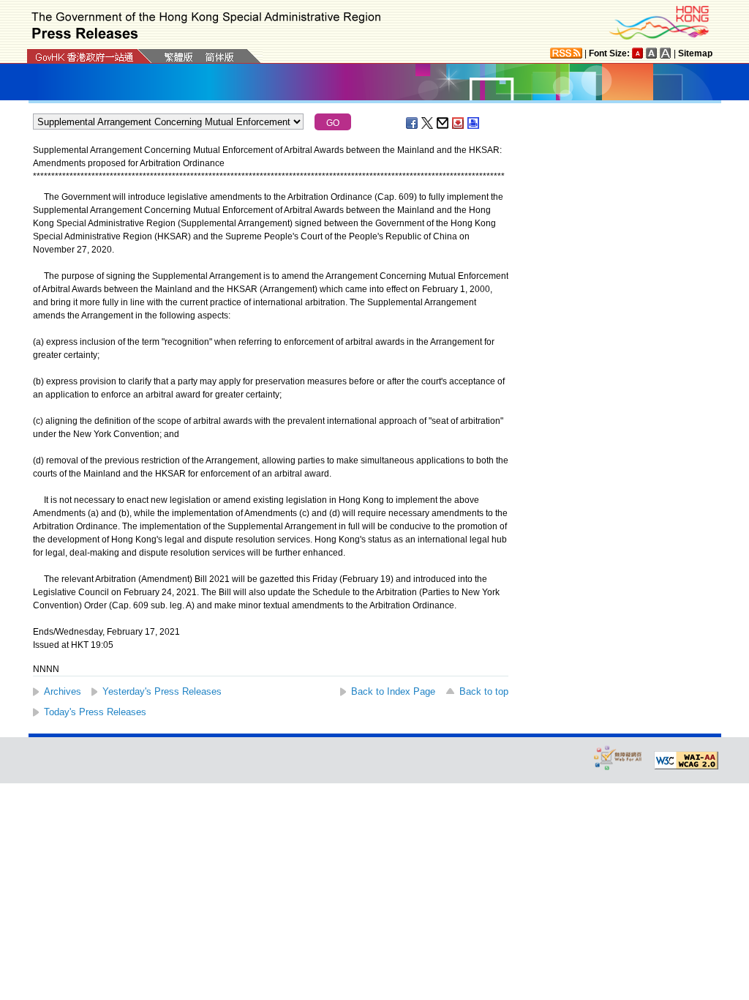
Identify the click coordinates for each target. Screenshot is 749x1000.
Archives (62, 691)
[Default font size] (638, 53)
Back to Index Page (393, 691)
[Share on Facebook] (412, 123)
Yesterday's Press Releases (162, 691)
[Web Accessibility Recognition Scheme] (618, 757)
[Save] (458, 123)
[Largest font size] (665, 53)
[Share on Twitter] (427, 123)
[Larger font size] (652, 53)
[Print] (474, 123)
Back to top (483, 691)
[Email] (443, 123)
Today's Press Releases (95, 711)
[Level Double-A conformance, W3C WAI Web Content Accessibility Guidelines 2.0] (686, 760)
